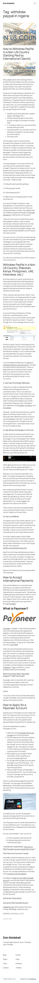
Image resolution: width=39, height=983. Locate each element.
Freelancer (7, 667)
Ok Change (7, 408)
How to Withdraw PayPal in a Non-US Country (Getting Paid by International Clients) (18, 53)
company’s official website (16, 874)
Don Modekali (8, 3)
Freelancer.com (8, 907)
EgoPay (21, 405)
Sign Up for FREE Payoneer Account (15, 903)
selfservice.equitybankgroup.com (15, 548)
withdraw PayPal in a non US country (16, 365)
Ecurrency (28, 405)
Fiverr (14, 667)
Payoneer (6, 628)
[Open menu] (35, 3)
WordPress (32, 979)
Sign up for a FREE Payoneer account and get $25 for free (18, 848)
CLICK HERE (14, 644)
